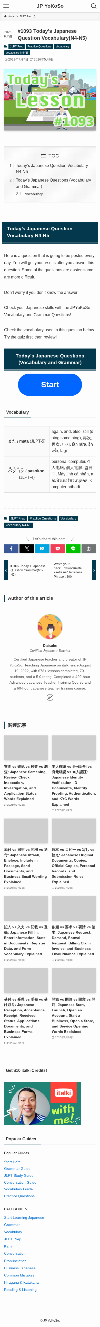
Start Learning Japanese (24, 1217)
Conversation (15, 1253)
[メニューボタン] (6, 6)
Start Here (12, 1162)
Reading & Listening (20, 1290)
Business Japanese (20, 1268)
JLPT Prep (16, 46)
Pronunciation (15, 1261)
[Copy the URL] (89, 548)
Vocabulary (62, 46)
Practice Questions (39, 46)
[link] (50, 697)
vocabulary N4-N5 (17, 52)
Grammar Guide (17, 1168)
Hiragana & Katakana (21, 1282)
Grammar (12, 1225)
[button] (11, 548)
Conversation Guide (20, 1182)
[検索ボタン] (94, 6)
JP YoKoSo (50, 6)
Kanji (8, 1246)
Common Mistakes (19, 1275)
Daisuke (50, 645)
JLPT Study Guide (19, 1175)
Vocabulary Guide (18, 1189)
